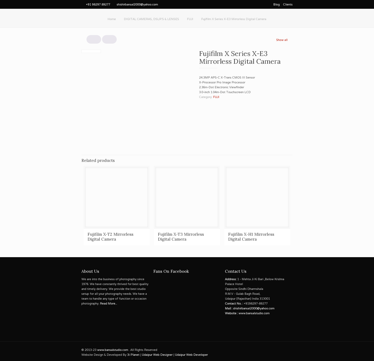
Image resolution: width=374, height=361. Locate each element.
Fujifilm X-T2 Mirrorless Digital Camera (110, 237)
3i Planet (133, 355)
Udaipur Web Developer (191, 355)
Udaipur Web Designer (157, 355)
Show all (282, 40)
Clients (288, 4)
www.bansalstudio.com (254, 313)
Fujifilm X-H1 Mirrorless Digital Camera (251, 237)
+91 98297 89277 (98, 4)
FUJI (190, 19)
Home (112, 19)
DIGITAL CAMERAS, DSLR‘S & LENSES (151, 19)
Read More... (108, 303)
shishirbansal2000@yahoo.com (137, 4)
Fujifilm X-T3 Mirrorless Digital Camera (181, 237)
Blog (276, 4)
